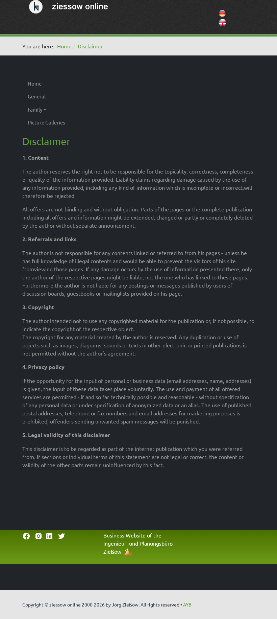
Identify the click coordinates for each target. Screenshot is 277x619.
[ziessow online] (70, 5)
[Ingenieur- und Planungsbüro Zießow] (128, 551)
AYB (187, 604)
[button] (46, 109)
